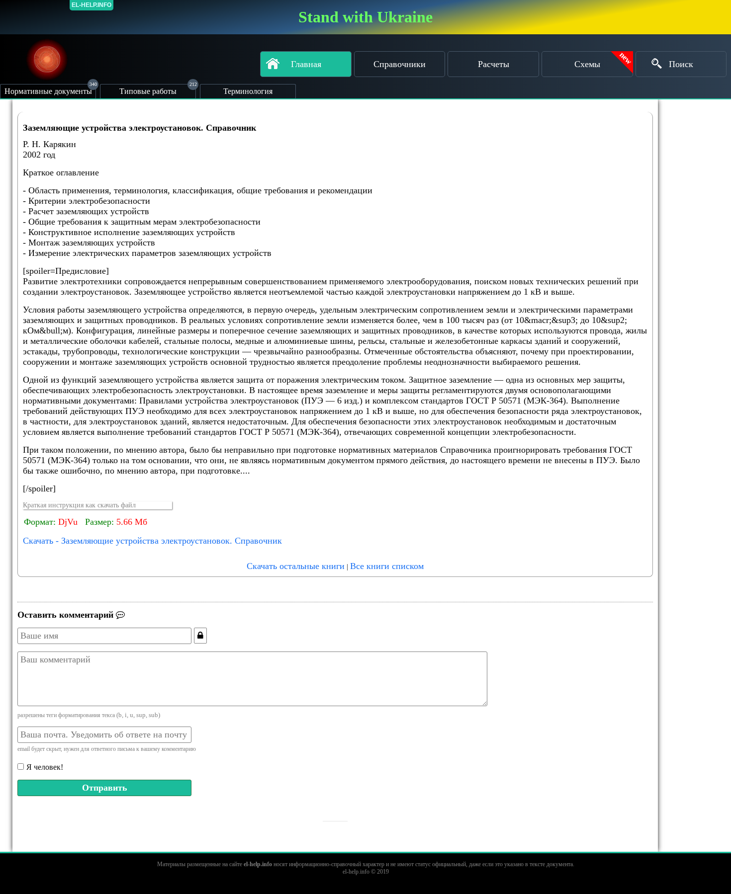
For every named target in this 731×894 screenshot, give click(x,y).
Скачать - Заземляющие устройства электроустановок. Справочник (152, 541)
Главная (306, 64)
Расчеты (493, 64)
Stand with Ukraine (365, 17)
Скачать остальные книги (296, 566)
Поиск (681, 64)
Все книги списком (387, 566)
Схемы (587, 64)
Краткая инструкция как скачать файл (79, 505)
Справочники (399, 64)
